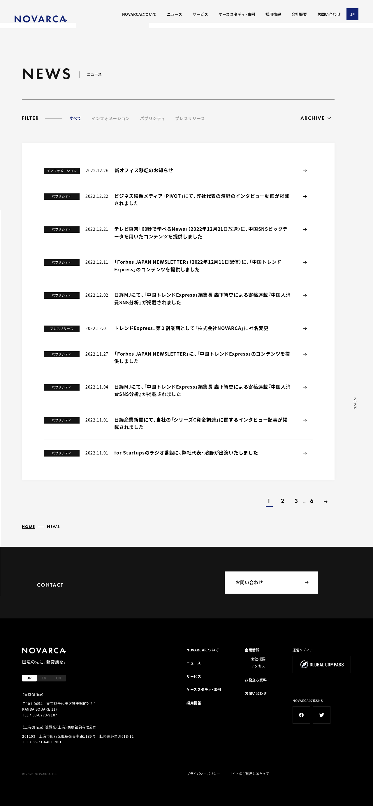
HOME (28, 526)
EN (44, 677)
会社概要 (299, 14)
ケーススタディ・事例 (237, 14)
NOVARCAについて (139, 14)
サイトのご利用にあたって (249, 773)
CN (58, 677)
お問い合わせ (329, 14)
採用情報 (273, 14)
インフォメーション (111, 118)
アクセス (258, 665)
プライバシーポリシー (203, 773)
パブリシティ (152, 118)
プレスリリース (190, 118)
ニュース (174, 14)
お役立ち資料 (256, 679)
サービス (200, 14)
